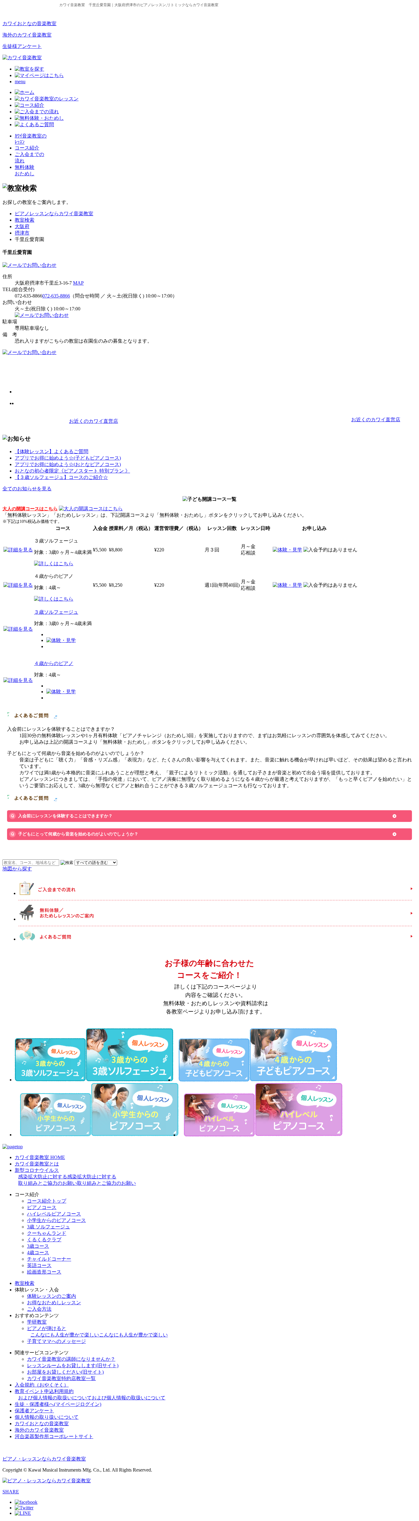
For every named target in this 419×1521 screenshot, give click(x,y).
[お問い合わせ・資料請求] (29, 265)
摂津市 (22, 232)
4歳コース (38, 1252)
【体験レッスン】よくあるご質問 (51, 451)
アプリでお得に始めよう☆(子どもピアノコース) (68, 458)
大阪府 (22, 226)
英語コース (39, 1265)
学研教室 (37, 1322)
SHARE (10, 1491)
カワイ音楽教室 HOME (40, 1157)
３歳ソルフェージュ (56, 612)
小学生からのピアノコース (56, 1220)
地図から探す (17, 868)
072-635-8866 (56, 295)
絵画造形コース (44, 1271)
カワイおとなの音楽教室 (29, 23)
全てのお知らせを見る (27, 488)
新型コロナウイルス (75, 1177)
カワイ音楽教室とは (37, 1163)
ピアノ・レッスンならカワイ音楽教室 (44, 1458)
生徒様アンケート (22, 46)
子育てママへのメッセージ (56, 1341)
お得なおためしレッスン (54, 1302)
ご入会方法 (39, 1309)
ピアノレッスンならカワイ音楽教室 (54, 213)
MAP (78, 283)
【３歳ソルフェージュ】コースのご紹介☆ (61, 477)
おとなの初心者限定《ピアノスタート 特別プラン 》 (72, 470)
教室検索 (24, 220)
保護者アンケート (34, 1410)
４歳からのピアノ (53, 663)
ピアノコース (41, 1207)
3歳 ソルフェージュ (48, 1226)
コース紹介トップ (46, 1201)
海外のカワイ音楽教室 (27, 34)
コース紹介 (27, 147)
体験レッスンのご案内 (51, 1296)
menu (20, 81)
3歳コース (38, 1246)
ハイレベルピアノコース (54, 1213)
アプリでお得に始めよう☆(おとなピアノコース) (68, 464)
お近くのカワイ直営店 (93, 421)
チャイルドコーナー (49, 1259)
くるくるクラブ (44, 1239)
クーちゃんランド (46, 1233)
